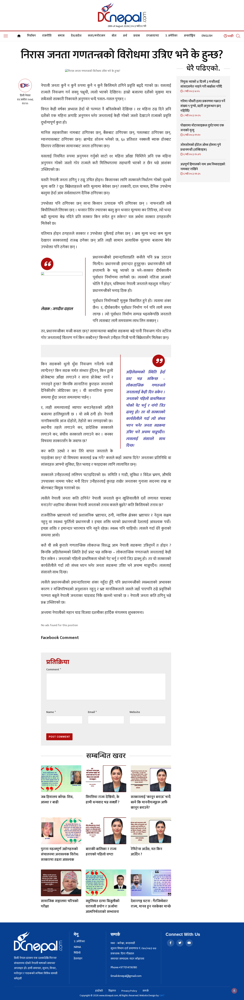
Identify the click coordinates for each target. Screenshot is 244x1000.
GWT (162, 995)
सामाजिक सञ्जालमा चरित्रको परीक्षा (59, 903)
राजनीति (46, 36)
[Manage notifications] (234, 991)
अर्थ (125, 36)
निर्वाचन (31, 36)
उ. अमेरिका (171, 36)
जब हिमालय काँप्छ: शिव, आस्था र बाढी (57, 799)
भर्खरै (230, 36)
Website (135, 712)
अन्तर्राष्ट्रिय (189, 36)
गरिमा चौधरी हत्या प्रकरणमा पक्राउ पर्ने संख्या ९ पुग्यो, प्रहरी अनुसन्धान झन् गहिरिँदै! (202, 106)
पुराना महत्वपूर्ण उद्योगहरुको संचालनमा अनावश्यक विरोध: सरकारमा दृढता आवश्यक (60, 854)
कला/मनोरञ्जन (96, 36)
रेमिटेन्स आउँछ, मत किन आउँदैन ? (146, 851)
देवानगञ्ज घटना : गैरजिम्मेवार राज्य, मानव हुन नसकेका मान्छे (151, 903)
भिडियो (77, 953)
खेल (114, 36)
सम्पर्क (146, 990)
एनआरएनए (152, 36)
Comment (53, 669)
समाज (61, 36)
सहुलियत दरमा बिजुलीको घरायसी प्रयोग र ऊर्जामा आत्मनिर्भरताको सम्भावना (102, 906)
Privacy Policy (129, 990)
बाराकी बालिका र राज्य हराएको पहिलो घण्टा (101, 851)
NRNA (77, 947)
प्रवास (136, 36)
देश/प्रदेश (76, 36)
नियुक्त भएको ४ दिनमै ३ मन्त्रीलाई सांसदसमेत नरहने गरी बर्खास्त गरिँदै (201, 84)
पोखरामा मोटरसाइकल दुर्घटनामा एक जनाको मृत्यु (202, 128)
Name (51, 712)
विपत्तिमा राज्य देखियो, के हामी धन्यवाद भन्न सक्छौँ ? (102, 799)
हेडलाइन (78, 958)
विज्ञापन (112, 990)
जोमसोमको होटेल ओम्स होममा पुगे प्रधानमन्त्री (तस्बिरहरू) (200, 147)
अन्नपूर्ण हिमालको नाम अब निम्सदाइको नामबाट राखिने (202, 167)
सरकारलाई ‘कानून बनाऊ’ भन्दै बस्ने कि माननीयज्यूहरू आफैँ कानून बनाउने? (151, 802)
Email (92, 712)
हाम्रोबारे (99, 990)
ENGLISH (207, 36)
